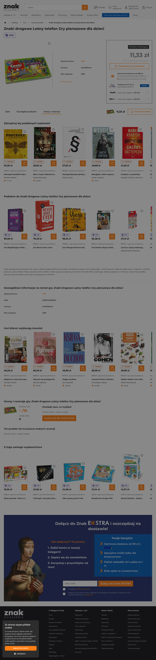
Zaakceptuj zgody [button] (20, 648)
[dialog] (20, 639)
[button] (21, 653)
